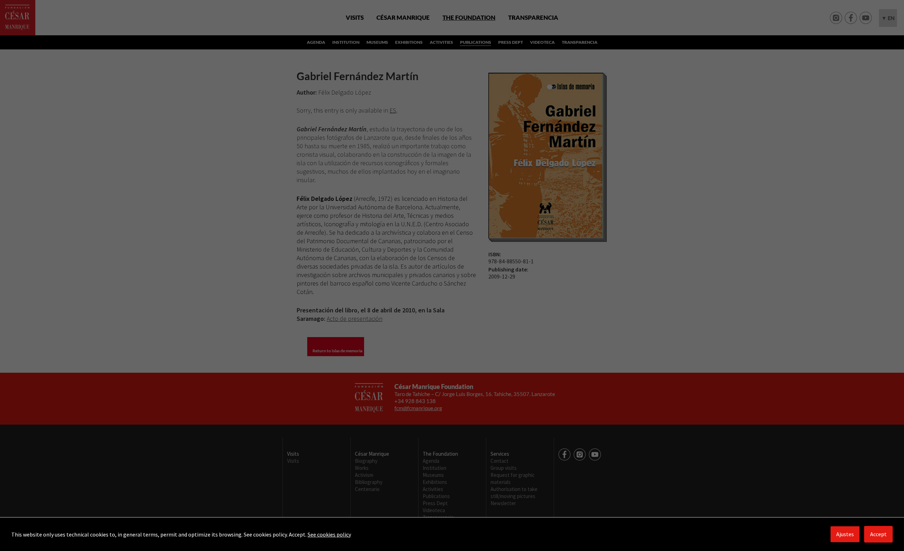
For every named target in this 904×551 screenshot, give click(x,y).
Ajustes (845, 534)
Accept (878, 534)
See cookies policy (329, 534)
